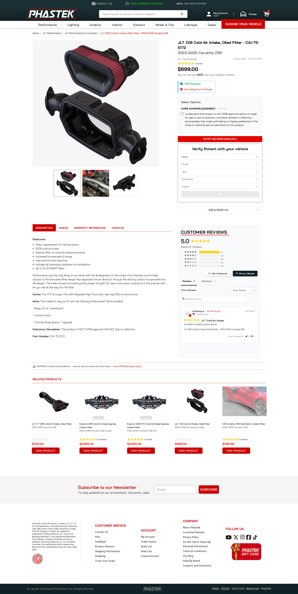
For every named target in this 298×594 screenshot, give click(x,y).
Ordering (100, 556)
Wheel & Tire (165, 25)
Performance (47, 25)
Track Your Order (105, 561)
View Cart (146, 551)
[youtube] (229, 537)
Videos (63, 227)
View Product (46, 450)
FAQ (97, 536)
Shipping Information (107, 551)
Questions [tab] (206, 281)
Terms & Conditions (194, 551)
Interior (117, 25)
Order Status (148, 541)
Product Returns (105, 546)
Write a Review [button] (246, 273)
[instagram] (243, 537)
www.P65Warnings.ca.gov (127, 366)
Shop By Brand (191, 560)
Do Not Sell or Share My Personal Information (197, 544)
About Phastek (191, 527)
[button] (250, 14)
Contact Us (101, 532)
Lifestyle (190, 25)
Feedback (100, 541)
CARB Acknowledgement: (204, 108)
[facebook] (249, 537)
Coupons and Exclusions (197, 565)
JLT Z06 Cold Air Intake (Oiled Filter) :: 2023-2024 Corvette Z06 (214, 329)
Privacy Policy (191, 537)
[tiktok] (255, 537)
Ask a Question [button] (219, 273)
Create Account (150, 556)
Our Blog (188, 556)
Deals (212, 25)
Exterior (95, 25)
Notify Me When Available (220, 139)
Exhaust (139, 25)
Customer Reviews (194, 532)
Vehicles (118, 227)
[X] (236, 537)
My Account (148, 536)
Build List (146, 546)
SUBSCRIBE (208, 489)
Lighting (73, 25)
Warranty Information (90, 227)
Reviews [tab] (187, 281)
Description (44, 227)
